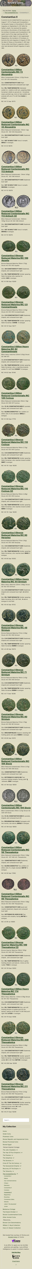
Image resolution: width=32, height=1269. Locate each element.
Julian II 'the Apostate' (10, 1204)
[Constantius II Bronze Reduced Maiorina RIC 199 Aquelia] (16, 246)
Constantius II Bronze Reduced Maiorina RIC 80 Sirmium (14, 716)
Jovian (6, 1206)
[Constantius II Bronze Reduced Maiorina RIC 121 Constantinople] (16, 292)
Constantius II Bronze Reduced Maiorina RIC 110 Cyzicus (14, 442)
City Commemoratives (10, 1180)
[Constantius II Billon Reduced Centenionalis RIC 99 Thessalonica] (16, 884)
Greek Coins (7, 1134)
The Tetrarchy (7, 1171)
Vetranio (6, 1201)
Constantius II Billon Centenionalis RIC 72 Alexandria (12, 72)
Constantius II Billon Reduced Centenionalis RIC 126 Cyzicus (15, 395)
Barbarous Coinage (9, 1209)
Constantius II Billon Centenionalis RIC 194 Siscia (16, 806)
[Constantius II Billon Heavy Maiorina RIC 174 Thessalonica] (16, 979)
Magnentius (7, 1194)
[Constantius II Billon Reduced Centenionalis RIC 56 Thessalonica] (16, 837)
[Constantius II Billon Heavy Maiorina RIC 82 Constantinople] (16, 337)
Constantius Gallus (9, 1199)
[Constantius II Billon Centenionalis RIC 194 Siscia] (16, 795)
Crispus (6, 1183)
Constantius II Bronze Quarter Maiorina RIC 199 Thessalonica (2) (14, 945)
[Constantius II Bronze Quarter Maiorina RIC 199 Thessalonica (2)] (16, 932)
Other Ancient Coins (9, 1217)
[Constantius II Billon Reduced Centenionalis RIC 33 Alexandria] (16, 112)
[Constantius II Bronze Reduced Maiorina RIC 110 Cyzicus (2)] (16, 476)
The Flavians (7, 1155)
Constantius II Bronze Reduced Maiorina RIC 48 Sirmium (14, 627)
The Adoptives (7, 1158)
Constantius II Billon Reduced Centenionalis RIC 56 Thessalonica (15, 850)
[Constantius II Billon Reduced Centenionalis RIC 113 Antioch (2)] (16, 201)
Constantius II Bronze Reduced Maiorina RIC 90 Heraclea (14, 535)
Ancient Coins (12, 1237)
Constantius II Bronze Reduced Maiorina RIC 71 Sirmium (14, 672)
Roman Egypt (7, 1144)
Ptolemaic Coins (8, 1136)
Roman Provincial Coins (10, 1142)
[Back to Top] (29, 1266)
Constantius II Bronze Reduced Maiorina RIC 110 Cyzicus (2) (14, 488)
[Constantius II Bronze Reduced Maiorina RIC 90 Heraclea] (16, 523)
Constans (6, 1190)
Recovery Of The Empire (11, 1168)
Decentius (7, 1197)
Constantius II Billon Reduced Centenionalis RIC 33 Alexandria (15, 124)
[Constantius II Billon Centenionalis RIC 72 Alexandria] (16, 60)
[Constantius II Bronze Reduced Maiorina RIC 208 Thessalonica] (16, 1027)
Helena (6, 1178)
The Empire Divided (9, 1212)
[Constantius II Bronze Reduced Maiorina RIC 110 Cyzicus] (16, 430)
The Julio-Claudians (9, 1150)
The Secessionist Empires (11, 1166)
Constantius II (8, 1192)
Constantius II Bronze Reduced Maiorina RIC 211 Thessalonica (14, 1086)
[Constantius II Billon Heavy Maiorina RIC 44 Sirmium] (16, 569)
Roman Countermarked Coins (12, 1214)
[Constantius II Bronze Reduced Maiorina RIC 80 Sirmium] (16, 704)
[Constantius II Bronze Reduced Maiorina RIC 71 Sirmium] (16, 660)
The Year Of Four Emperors (11, 1152)
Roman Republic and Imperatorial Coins (15, 1139)
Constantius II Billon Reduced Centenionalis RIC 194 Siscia (15, 761)
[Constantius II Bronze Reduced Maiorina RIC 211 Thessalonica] (16, 1074)
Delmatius (6, 1185)
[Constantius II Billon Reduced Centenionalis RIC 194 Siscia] (16, 749)
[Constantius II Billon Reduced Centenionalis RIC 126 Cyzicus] (16, 383)
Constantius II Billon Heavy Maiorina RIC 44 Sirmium (15, 580)
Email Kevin (16, 1261)
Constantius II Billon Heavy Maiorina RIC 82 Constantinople (15, 349)
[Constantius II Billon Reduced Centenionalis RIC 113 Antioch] (16, 157)
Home (5, 1131)
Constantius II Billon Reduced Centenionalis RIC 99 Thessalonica (15, 896)
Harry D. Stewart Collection (12, 1228)
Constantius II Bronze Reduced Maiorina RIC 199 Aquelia (14, 258)
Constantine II (8, 1187)
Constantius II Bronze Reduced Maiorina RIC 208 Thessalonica (15, 1040)
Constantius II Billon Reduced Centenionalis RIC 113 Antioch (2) (15, 213)
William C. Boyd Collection (11, 1225)
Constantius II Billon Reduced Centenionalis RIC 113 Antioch (15, 169)
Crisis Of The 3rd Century (11, 1163)
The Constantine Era (9, 1174)
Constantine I (7, 1176)
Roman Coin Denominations (12, 1222)
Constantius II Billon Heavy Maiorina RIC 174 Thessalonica (15, 991)
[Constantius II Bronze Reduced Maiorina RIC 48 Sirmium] (16, 615)
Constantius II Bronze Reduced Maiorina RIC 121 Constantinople (14, 304)
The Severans (7, 1160)
